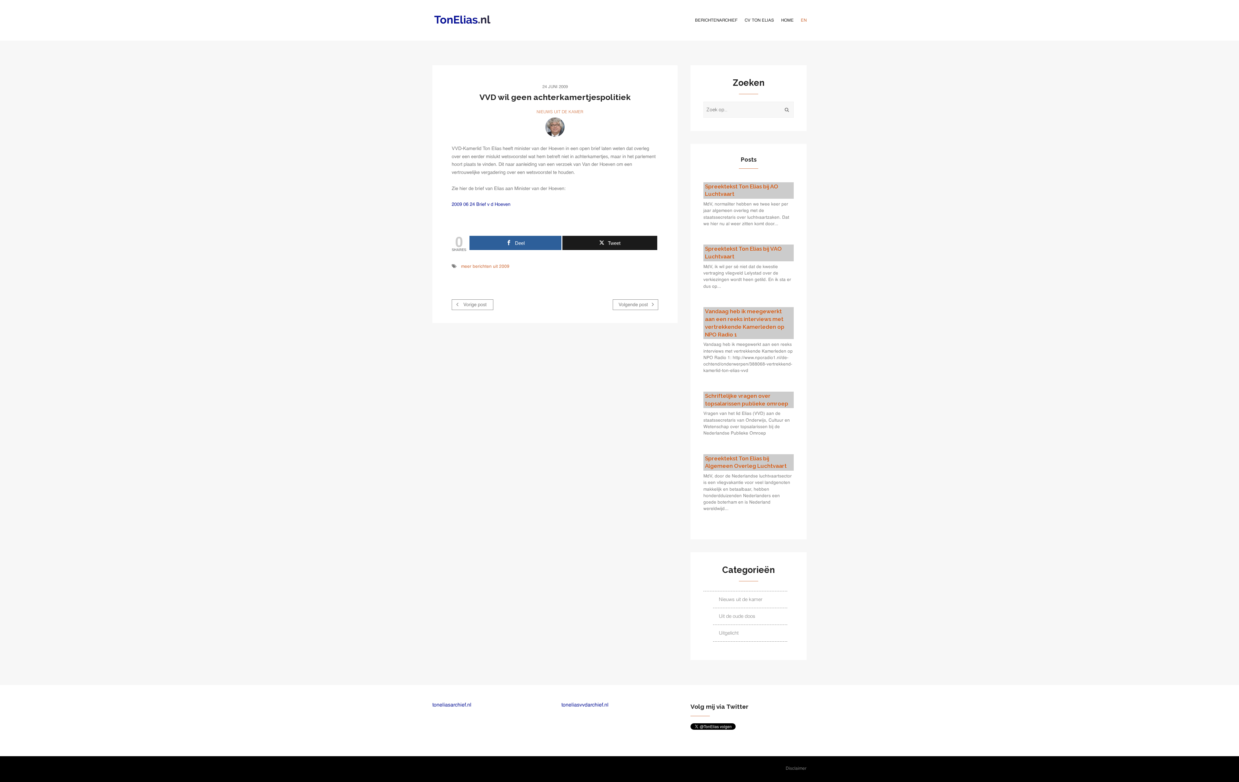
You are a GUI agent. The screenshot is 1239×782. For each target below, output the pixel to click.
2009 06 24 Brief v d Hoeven (481, 204)
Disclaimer (796, 769)
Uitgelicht (729, 633)
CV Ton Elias (759, 20)
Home (787, 20)
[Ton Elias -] (463, 19)
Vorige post (474, 305)
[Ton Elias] (555, 127)
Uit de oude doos (737, 616)
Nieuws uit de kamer (560, 112)
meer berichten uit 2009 (485, 267)
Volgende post (634, 305)
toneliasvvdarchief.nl (585, 705)
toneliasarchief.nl (451, 705)
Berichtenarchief (716, 20)
